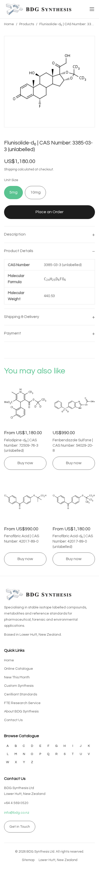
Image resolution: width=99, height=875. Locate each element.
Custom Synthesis (19, 686)
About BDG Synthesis (21, 711)
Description (15, 234)
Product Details (18, 251)
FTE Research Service (22, 703)
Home (9, 24)
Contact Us (13, 720)
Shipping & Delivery (21, 317)
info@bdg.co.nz (16, 812)
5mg (13, 192)
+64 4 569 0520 (16, 803)
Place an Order (49, 212)
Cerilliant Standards (20, 694)
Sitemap (28, 860)
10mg (35, 192)
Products (26, 24)
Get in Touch (19, 826)
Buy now (25, 463)
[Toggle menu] (92, 9)
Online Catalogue (18, 668)
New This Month (17, 677)
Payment (12, 333)
